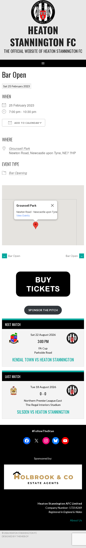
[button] (35, 225)
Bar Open (11, 255)
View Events (23, 215)
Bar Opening (18, 173)
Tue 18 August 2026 (43, 387)
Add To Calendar (26, 123)
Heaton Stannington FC (43, 36)
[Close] (52, 205)
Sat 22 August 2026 (43, 334)
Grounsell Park (19, 148)
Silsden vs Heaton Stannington (43, 412)
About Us (76, 520)
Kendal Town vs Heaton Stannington (43, 360)
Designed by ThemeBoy (15, 536)
